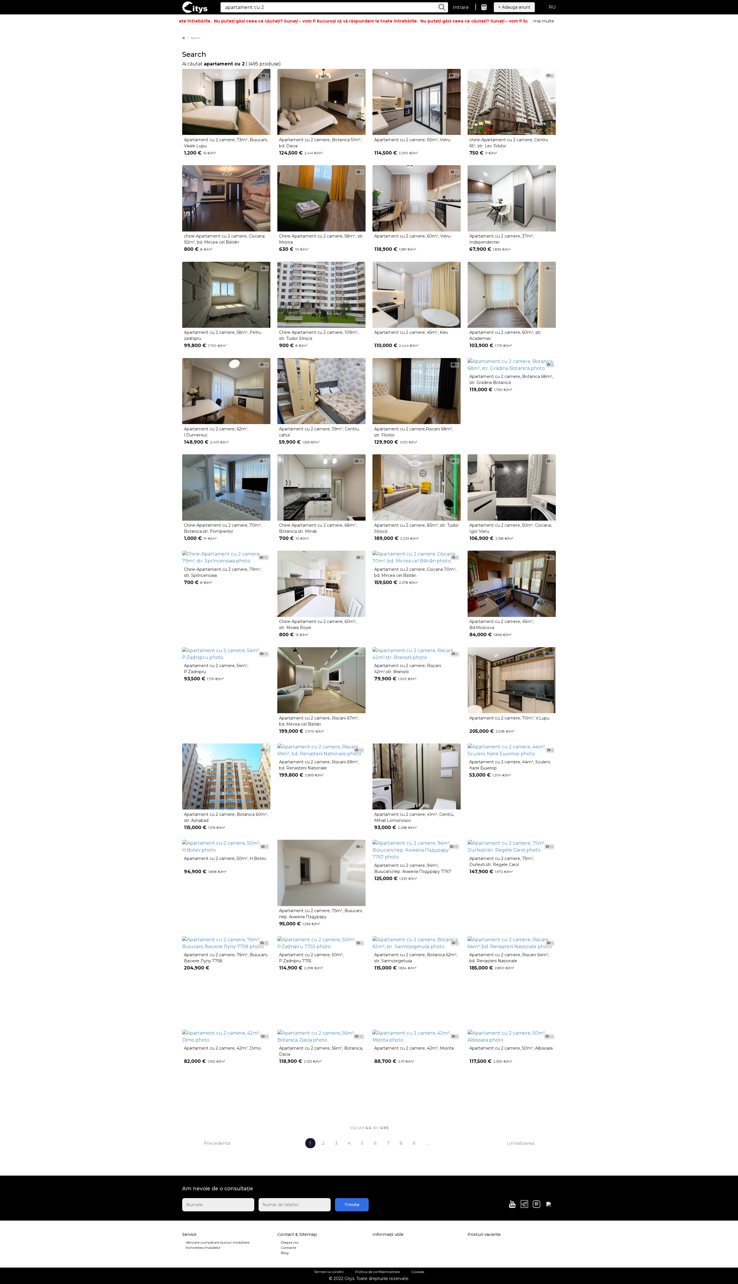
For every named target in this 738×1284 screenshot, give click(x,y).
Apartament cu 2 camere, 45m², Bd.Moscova (501, 624)
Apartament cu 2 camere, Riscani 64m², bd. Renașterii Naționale (509, 957)
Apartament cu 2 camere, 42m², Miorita (414, 1048)
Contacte (288, 1247)
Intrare (461, 7)
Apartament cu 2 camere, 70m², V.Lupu (509, 718)
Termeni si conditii (329, 1272)
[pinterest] (536, 1204)
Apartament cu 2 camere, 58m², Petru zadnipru (222, 335)
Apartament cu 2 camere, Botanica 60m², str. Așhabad (226, 817)
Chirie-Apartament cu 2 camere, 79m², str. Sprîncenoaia (222, 572)
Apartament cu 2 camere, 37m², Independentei (501, 239)
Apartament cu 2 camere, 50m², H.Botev (225, 858)
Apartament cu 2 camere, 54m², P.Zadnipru (216, 668)
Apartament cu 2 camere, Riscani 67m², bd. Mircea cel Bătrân (319, 721)
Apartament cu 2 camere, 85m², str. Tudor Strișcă (416, 528)
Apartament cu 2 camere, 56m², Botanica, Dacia (321, 1051)
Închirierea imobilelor (203, 1247)
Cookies (417, 1272)
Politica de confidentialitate (377, 1272)
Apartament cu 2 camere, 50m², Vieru (412, 139)
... (427, 1143)
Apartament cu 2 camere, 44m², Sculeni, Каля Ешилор (510, 765)
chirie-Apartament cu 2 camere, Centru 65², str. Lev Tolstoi (508, 142)
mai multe (543, 21)
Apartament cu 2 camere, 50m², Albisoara (511, 1048)
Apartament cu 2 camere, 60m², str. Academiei (505, 335)
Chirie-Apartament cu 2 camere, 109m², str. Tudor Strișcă (319, 335)
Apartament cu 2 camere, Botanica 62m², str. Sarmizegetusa (416, 957)
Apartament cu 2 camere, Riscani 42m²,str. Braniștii (407, 668)
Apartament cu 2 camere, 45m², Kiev (411, 332)
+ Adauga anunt (514, 7)
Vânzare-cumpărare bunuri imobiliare (217, 1242)
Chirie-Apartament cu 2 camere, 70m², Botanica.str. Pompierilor (223, 528)
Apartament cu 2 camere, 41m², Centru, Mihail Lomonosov (414, 817)
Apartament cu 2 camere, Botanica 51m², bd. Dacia (320, 142)
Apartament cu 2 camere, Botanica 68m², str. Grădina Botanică (511, 379)
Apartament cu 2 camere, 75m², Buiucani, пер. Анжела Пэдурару (321, 913)
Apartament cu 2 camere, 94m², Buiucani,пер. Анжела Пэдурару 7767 (412, 868)
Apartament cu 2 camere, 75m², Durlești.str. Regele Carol (501, 861)
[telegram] (524, 1204)
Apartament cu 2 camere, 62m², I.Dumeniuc (216, 432)
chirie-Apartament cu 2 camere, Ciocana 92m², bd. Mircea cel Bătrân (224, 239)
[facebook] (548, 1205)
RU (552, 7)
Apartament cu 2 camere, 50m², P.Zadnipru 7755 (311, 957)
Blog (285, 1253)
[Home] (183, 38)
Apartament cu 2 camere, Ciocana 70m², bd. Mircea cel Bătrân (415, 572)
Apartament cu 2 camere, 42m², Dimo (222, 1048)
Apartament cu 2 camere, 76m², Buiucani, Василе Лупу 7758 (226, 957)
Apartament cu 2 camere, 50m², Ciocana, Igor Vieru (510, 528)
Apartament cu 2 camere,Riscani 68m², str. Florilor (413, 432)
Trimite (351, 1204)
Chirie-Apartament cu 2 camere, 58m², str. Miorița (321, 239)
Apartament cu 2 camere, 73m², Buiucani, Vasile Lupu (226, 142)
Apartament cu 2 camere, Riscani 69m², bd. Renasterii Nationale (319, 765)
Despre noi (289, 1242)
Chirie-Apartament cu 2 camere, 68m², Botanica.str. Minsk (318, 528)
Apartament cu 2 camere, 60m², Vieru (412, 236)
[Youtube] (512, 1204)
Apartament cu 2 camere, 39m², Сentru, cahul (319, 432)
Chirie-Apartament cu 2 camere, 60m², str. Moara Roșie (318, 624)
